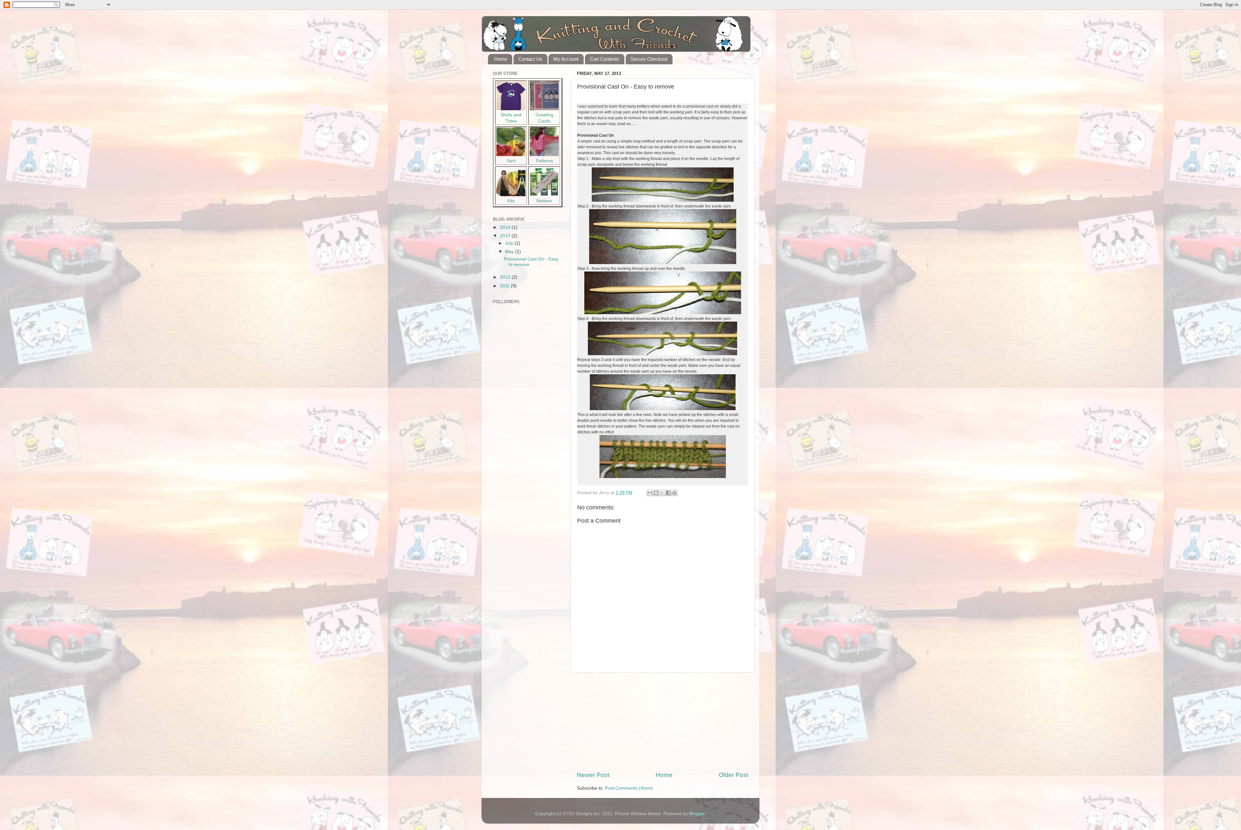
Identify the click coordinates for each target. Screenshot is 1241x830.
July (509, 243)
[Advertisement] (662, 721)
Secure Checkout (649, 59)
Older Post (733, 774)
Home (500, 59)
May (510, 251)
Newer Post (593, 774)
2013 (506, 235)
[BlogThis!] (656, 493)
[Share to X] (662, 493)
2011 (505, 285)
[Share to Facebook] (668, 493)
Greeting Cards (544, 117)
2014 (506, 227)
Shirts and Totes (511, 117)
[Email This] (650, 493)
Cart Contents (604, 59)
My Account (565, 59)
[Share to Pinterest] (674, 493)
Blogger (697, 813)
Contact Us (530, 59)
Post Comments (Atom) (629, 788)
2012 (506, 277)
